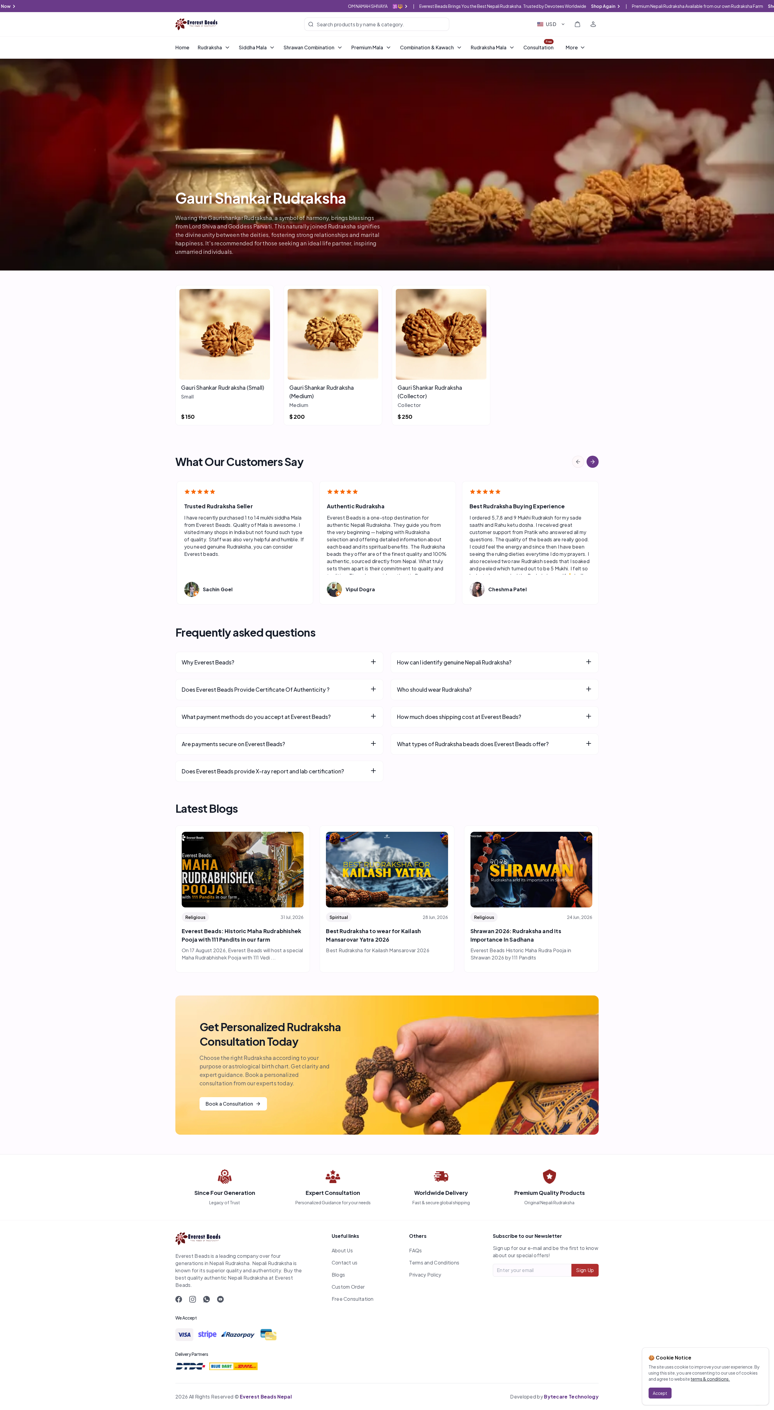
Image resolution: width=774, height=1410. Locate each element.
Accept (660, 1393)
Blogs (338, 1274)
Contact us (345, 1262)
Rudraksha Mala (488, 47)
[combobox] (551, 24)
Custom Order (348, 1287)
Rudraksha (210, 47)
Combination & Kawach (427, 47)
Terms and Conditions (434, 1262)
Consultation (538, 47)
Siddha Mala (253, 47)
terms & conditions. (710, 1379)
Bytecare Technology (571, 1396)
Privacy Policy (425, 1274)
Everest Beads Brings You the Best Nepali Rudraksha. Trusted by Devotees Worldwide (523, 6)
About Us (342, 1250)
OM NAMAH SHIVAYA (381, 6)
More (572, 47)
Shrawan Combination (309, 47)
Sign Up (585, 1270)
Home (182, 47)
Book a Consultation (229, 1103)
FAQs (415, 1250)
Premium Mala (367, 47)
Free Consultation (353, 1299)
